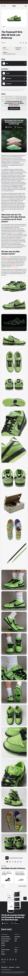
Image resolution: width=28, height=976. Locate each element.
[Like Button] (26, 43)
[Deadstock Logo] (14, 6)
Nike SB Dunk (6, 199)
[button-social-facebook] (12, 862)
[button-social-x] (21, 862)
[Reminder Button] (23, 43)
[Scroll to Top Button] (25, 898)
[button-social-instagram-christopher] (7, 862)
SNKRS (5, 261)
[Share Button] (20, 43)
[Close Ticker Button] (26, 2)
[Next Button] (6, 886)
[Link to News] (4, 6)
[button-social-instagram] (10, 862)
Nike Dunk (14, 265)
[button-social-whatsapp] (15, 862)
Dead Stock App (14, 233)
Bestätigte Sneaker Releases (13, 868)
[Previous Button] (3, 886)
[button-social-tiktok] (18, 862)
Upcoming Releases (14, 266)
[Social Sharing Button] (7, 858)
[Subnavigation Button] (2, 6)
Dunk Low (8, 256)
